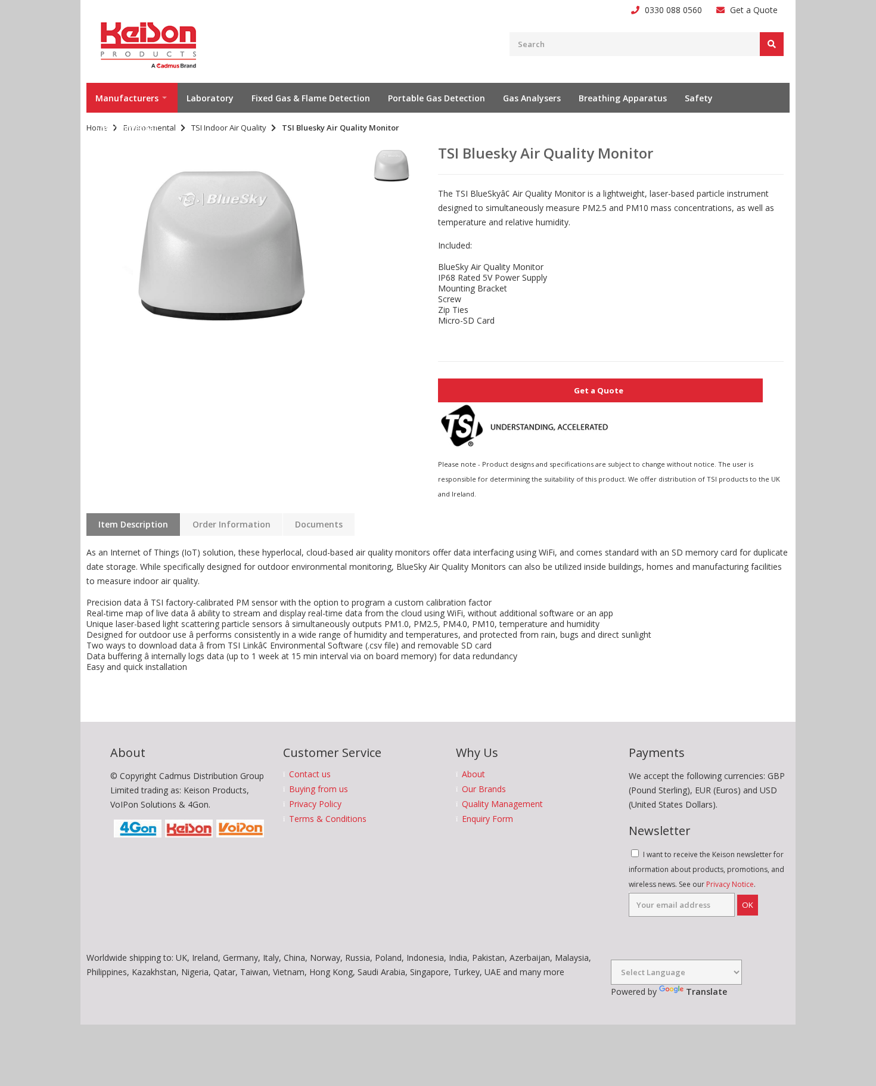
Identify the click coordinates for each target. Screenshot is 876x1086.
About (473, 774)
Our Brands (484, 789)
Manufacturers (127, 98)
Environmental (126, 128)
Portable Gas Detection (436, 98)
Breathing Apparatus (623, 98)
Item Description (133, 524)
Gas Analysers (532, 98)
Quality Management (502, 804)
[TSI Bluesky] (221, 245)
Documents (319, 524)
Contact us (310, 774)
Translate (706, 991)
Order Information (231, 524)
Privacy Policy (315, 804)
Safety (699, 98)
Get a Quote (754, 9)
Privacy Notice (730, 884)
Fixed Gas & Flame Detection (310, 98)
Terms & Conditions (327, 819)
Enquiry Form (487, 819)
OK (747, 904)
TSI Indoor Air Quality (228, 127)
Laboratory (210, 98)
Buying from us (318, 789)
